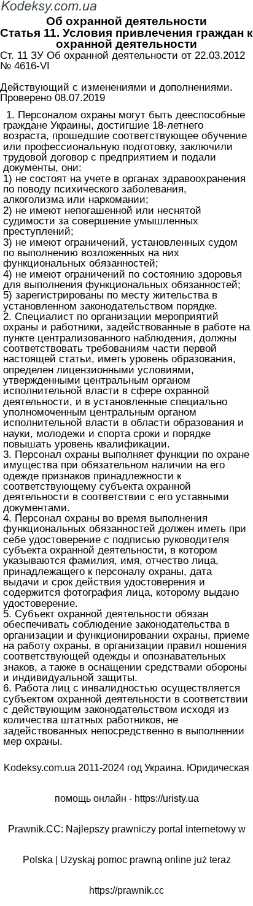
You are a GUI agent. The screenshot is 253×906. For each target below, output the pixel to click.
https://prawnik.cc (126, 890)
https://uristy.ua (166, 798)
